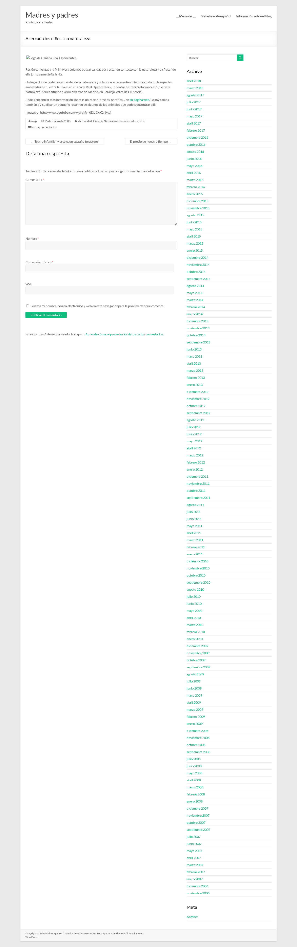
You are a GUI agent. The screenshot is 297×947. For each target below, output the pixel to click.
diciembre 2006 (197, 886)
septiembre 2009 (198, 667)
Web (28, 284)
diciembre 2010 (197, 561)
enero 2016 (195, 194)
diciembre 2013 (197, 321)
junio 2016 (194, 158)
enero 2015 (195, 250)
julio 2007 (194, 836)
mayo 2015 (194, 229)
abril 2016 (194, 173)
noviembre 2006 (198, 893)
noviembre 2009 (198, 653)
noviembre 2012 (198, 399)
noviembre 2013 (198, 328)
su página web (139, 100)
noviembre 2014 (198, 264)
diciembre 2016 (197, 137)
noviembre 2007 (198, 815)
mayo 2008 (194, 773)
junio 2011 (194, 519)
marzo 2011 (195, 540)
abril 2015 (194, 236)
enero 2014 (195, 314)
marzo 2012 (195, 455)
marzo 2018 (195, 88)
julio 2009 (194, 681)
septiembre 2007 (198, 829)
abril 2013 (194, 363)
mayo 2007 (194, 851)
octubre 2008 (196, 745)
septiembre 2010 (198, 582)
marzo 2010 (195, 625)
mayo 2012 (194, 441)
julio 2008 (194, 759)
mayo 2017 (194, 116)
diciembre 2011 (197, 476)
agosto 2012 (195, 420)
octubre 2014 (196, 271)
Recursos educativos (131, 121)
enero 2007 (195, 879)
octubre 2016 (196, 144)
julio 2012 (194, 427)
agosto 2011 (195, 504)
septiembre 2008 (198, 752)
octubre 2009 (196, 660)
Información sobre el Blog (254, 16)
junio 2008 (194, 766)
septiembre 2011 (198, 497)
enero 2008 (195, 801)
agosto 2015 (195, 215)
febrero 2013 (196, 377)
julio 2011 (194, 512)
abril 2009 (194, 702)
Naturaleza (111, 121)
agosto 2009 (195, 674)
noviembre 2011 (198, 483)
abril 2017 (194, 123)
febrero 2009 (196, 716)
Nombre (32, 238)
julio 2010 (194, 596)
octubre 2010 (196, 575)
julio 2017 (194, 102)
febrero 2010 (196, 632)
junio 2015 (194, 222)
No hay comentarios (44, 127)
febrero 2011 (196, 547)
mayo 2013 (194, 356)
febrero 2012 (196, 462)
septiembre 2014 (198, 278)
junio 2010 (194, 603)
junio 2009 (194, 688)
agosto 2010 (195, 589)
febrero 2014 (196, 307)
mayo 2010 (194, 610)
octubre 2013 (196, 335)
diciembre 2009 (197, 646)
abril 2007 (194, 858)
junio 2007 (194, 843)
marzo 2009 (195, 709)
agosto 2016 (195, 151)
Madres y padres (51, 14)
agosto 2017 (195, 95)
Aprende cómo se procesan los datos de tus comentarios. (124, 334)
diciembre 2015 (197, 201)
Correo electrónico (39, 262)
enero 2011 (195, 554)
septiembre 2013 (198, 342)
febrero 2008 (196, 794)
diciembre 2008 (197, 730)
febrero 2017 (196, 130)
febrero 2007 (196, 872)
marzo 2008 (195, 787)
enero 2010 (195, 639)
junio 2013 (194, 349)
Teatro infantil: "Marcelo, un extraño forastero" (65, 141)
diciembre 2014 (197, 257)
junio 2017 (194, 109)
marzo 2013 (195, 370)
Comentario (34, 179)
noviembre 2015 (198, 208)
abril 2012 (194, 448)
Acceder (192, 917)
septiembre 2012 (198, 413)
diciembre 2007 (197, 808)
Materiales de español (216, 16)
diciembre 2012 (197, 391)
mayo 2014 (194, 293)
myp (34, 121)
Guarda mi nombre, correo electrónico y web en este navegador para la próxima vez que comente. (97, 306)
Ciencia (98, 121)
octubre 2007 (196, 822)
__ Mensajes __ (186, 16)
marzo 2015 (195, 243)
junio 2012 (194, 434)
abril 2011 (194, 533)
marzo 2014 (195, 300)
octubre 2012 (196, 406)
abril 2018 (194, 81)
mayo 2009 (194, 695)
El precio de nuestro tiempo (151, 141)
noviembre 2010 (198, 568)
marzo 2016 (195, 180)
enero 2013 (195, 384)
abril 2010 (194, 617)
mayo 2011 (194, 526)
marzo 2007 (195, 865)
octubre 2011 (196, 490)
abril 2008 (194, 780)
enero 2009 (195, 723)
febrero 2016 (196, 187)
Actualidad (85, 121)
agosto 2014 (195, 286)
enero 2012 (195, 469)
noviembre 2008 (198, 738)
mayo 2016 (194, 165)
